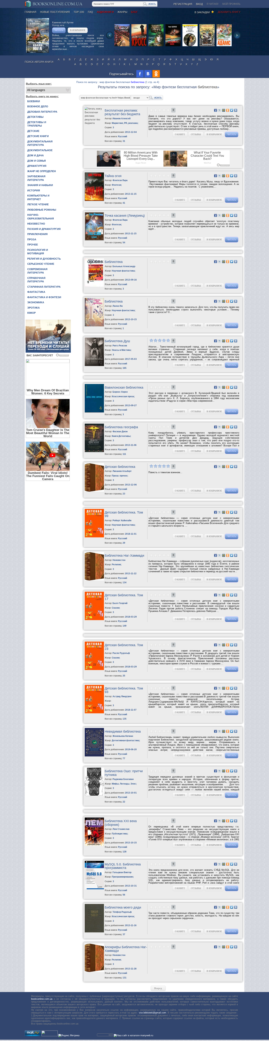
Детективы (35, 116)
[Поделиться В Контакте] (235, 110)
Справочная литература (36, 279)
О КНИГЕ (180, 134)
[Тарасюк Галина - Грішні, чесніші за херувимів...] (122, 46)
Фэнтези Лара (120, 180)
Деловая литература (42, 111)
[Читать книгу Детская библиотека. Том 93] (94, 712)
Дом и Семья (36, 160)
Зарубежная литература (36, 178)
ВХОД (199, 4)
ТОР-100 (79, 11)
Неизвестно (36, 223)
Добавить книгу (229, 11)
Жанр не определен (41, 171)
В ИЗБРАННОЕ (77, 30)
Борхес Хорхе (120, 392)
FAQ (90, 11)
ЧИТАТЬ (59, 30)
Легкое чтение (38, 204)
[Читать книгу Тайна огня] (94, 200)
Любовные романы (41, 209)
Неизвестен (119, 560)
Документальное (40, 150)
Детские (33, 131)
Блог (134, 11)
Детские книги (38, 136)
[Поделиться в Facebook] (215, 110)
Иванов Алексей (121, 118)
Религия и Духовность (44, 258)
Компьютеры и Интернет (38, 197)
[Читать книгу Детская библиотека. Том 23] (94, 669)
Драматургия (36, 165)
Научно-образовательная (40, 216)
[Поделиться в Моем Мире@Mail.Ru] (223, 110)
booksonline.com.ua (41, 999)
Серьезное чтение (40, 263)
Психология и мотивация (37, 251)
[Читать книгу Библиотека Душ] (94, 365)
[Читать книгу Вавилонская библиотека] (94, 411)
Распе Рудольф (121, 653)
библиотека (137, 82)
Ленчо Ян (118, 306)
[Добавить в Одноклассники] (227, 110)
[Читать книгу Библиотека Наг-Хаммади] (94, 579)
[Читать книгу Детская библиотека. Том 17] (94, 619)
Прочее (32, 244)
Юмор (31, 312)
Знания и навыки (40, 185)
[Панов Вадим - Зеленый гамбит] (207, 46)
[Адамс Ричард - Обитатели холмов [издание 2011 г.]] (224, 46)
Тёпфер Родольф (122, 912)
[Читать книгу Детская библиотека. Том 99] (94, 536)
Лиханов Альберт (122, 471)
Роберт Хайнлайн (122, 520)
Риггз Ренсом (120, 345)
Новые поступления (55, 11)
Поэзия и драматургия (44, 229)
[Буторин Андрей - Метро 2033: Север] (156, 46)
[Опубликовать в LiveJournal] (219, 110)
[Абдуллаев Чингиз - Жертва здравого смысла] (173, 46)
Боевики (33, 101)
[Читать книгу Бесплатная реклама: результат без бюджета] (94, 123)
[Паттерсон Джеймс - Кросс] (139, 46)
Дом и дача (35, 155)
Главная (30, 11)
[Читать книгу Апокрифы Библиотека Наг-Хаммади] (94, 971)
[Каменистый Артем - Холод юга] (37, 52)
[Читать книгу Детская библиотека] (94, 490)
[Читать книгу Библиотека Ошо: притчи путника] (94, 795)
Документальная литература (40, 143)
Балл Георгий (120, 603)
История (33, 190)
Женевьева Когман (123, 736)
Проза (31, 239)
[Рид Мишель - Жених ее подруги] (190, 46)
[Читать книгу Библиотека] (94, 286)
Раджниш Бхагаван (123, 779)
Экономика (35, 302)
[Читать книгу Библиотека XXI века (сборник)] (94, 845)
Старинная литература (44, 286)
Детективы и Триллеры (36, 124)
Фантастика (36, 291)
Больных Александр (124, 266)
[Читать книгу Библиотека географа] (94, 451)
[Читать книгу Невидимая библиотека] (94, 755)
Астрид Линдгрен (122, 696)
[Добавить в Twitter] (231, 110)
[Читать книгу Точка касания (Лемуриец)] (94, 239)
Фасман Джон (120, 431)
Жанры (122, 11)
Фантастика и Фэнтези (44, 297)
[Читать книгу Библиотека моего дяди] (94, 931)
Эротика (33, 307)
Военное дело (37, 106)
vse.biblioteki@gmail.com (152, 1012)
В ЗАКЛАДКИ (203, 12)
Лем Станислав (121, 829)
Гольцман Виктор (122, 872)
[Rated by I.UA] (50, 1035)
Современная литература (37, 271)
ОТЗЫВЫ (196, 134)
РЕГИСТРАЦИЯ (182, 4)
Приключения (37, 234)
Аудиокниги (105, 11)
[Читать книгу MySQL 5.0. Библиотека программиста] (94, 888)
